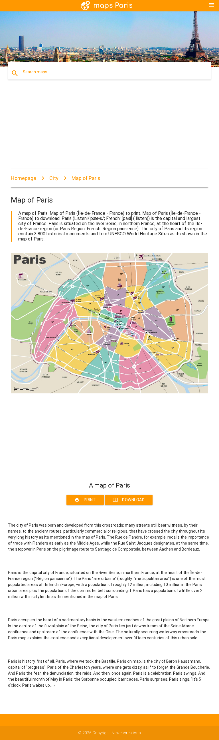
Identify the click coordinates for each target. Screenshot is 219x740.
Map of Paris (86, 178)
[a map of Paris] (109, 392)
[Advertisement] (109, 129)
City (53, 178)
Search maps (35, 72)
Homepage (23, 178)
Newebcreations (126, 733)
